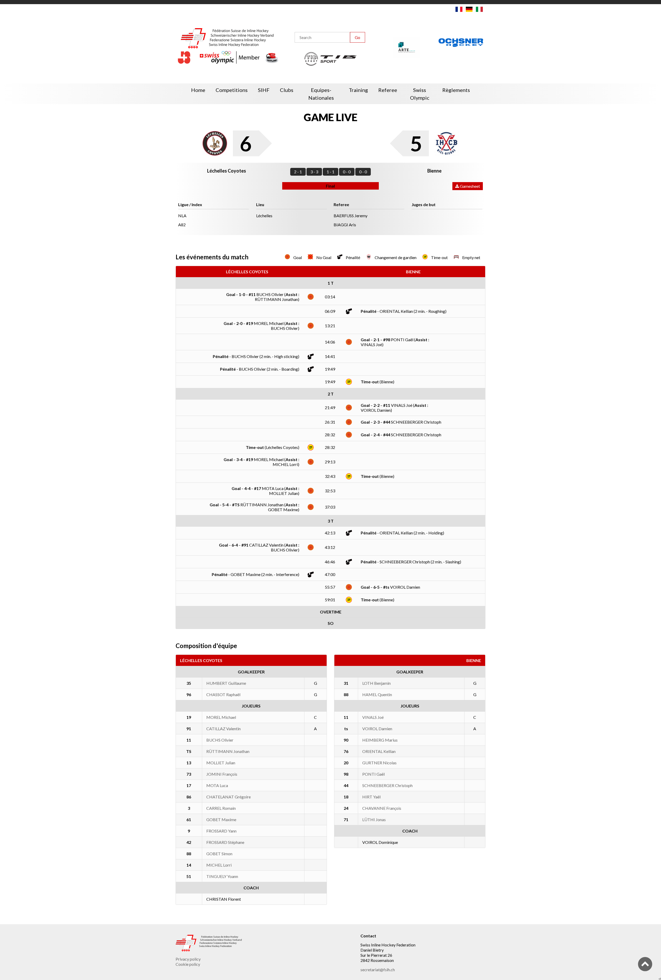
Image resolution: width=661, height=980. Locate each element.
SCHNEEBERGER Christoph (387, 785)
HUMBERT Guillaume (226, 683)
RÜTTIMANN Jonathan (227, 751)
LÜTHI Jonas (374, 819)
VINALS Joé (373, 717)
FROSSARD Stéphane (225, 842)
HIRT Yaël (371, 796)
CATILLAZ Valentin (223, 728)
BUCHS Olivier (219, 739)
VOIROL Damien (377, 728)
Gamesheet (469, 186)
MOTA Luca (217, 785)
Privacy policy (188, 958)
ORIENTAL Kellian (379, 751)
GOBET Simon (219, 853)
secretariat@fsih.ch (377, 969)
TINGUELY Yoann (222, 876)
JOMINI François (221, 774)
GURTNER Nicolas (379, 762)
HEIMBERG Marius (380, 739)
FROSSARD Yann (221, 830)
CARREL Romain (221, 808)
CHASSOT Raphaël (223, 694)
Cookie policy (188, 964)
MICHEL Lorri (219, 864)
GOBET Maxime (221, 819)
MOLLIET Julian (220, 762)
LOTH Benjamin (376, 683)
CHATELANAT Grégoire (228, 796)
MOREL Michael (221, 717)
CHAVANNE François (381, 808)
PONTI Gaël (373, 774)
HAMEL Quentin (377, 694)
